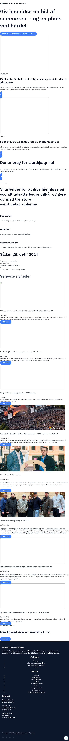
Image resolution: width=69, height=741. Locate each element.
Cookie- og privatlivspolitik (36, 692)
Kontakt (36, 682)
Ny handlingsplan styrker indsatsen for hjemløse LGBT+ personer (24, 612)
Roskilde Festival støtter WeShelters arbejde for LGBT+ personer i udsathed (29, 434)
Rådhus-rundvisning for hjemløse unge (14, 521)
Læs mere (5, 322)
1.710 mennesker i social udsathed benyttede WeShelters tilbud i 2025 (26, 311)
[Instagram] (10, 738)
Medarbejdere (36, 677)
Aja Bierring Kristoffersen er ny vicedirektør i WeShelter (21, 352)
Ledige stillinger (36, 679)
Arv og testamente (36, 688)
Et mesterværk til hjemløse (10, 475)
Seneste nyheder (15, 276)
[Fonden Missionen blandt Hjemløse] (7, 4)
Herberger (36, 661)
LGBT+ (36, 667)
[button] (34, 94)
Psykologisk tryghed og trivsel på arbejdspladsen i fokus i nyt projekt (26, 566)
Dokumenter (36, 690)
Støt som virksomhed (36, 684)
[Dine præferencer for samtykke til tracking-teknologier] (66, 738)
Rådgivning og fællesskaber (36, 665)
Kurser (36, 686)
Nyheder (36, 675)
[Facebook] (6, 738)
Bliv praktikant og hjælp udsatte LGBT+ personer (18, 393)
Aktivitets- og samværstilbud (36, 663)
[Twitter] (13, 738)
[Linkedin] (3, 738)
